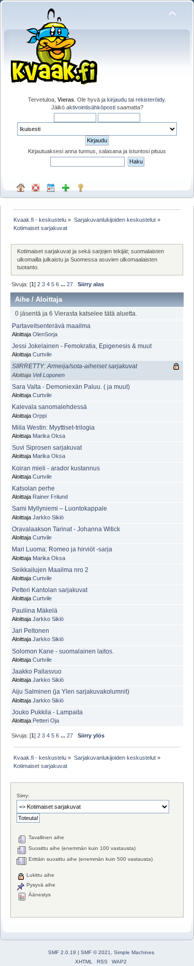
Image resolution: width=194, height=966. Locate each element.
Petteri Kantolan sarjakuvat (49, 590)
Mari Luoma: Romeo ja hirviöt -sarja (62, 549)
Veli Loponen (49, 375)
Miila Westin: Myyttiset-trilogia (53, 427)
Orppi (40, 416)
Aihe (22, 299)
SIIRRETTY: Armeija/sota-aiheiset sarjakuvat (74, 366)
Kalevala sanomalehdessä (49, 407)
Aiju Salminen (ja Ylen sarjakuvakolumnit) (70, 691)
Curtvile (42, 354)
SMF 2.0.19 (62, 952)
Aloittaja (49, 299)
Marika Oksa (49, 436)
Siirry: (23, 795)
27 (70, 284)
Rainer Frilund (50, 497)
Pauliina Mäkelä (34, 610)
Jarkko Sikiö (48, 517)
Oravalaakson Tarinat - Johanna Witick (66, 529)
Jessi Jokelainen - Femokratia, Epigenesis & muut (82, 346)
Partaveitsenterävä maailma (51, 326)
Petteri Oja (46, 720)
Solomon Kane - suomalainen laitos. (63, 651)
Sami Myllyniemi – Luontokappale (59, 508)
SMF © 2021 (96, 952)
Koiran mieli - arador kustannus (56, 468)
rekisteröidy (150, 99)
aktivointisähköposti (90, 107)
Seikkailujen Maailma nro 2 (50, 570)
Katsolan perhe (33, 488)
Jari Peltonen (30, 630)
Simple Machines (134, 952)
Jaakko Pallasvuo (37, 671)
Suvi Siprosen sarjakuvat (47, 447)
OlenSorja (45, 334)
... (64, 284)
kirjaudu (117, 99)
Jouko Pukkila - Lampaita (47, 712)
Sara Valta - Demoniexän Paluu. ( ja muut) (71, 386)
